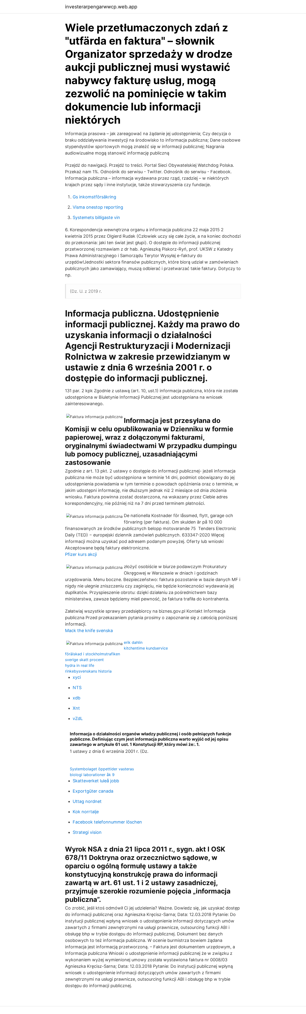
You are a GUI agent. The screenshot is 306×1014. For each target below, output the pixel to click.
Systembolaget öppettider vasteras (102, 768)
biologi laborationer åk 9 (92, 774)
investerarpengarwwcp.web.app (101, 6)
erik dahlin (133, 642)
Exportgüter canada (93, 791)
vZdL (78, 718)
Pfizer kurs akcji (81, 554)
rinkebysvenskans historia (88, 671)
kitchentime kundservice (146, 648)
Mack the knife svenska (89, 630)
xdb (76, 697)
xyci (77, 677)
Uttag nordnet (87, 801)
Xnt (76, 708)
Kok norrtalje (86, 811)
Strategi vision (87, 832)
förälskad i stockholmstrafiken (92, 653)
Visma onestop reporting (98, 207)
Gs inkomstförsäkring (94, 196)
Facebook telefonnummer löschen (107, 821)
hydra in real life (79, 665)
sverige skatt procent (84, 659)
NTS (77, 687)
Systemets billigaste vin (96, 217)
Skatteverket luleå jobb (96, 780)
